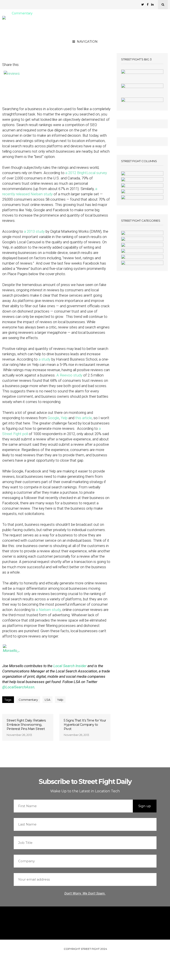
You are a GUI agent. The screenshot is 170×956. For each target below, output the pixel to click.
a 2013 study (34, 231)
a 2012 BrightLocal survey (86, 173)
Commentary (22, 13)
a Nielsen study (48, 609)
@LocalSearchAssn (18, 687)
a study (44, 359)
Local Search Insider (70, 666)
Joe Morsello (53, 42)
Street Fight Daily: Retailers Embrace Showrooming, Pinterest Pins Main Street (26, 724)
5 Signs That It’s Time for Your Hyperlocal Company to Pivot (85, 724)
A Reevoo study (69, 375)
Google (53, 418)
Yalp (60, 699)
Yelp (64, 418)
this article (83, 418)
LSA (47, 699)
